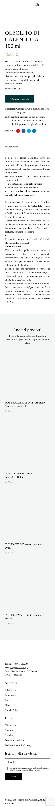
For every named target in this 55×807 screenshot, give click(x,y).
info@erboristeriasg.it (19, 667)
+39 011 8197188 (20, 664)
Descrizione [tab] (11, 146)
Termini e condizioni (15, 740)
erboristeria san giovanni (32, 116)
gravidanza (16, 120)
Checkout (9, 730)
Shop (7, 705)
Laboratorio (10, 695)
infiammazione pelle (33, 120)
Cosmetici (21, 108)
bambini (15, 116)
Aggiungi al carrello (19, 99)
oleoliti (14, 124)
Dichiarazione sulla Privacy (18, 745)
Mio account (11, 725)
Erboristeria (10, 690)
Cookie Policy (12, 710)
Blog (7, 700)
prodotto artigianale (28, 124)
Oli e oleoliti (33, 108)
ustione (42, 124)
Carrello (9, 735)
